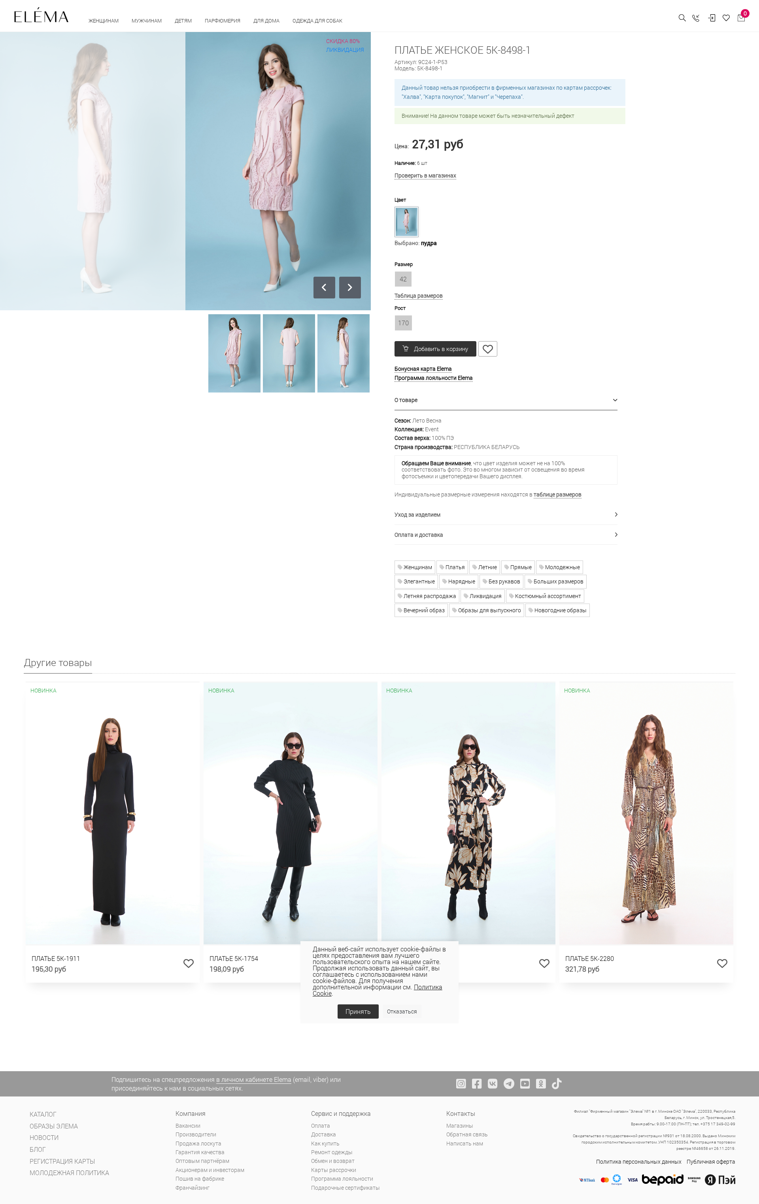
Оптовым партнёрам (202, 1160)
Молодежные (562, 567)
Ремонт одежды (332, 1152)
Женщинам (104, 20)
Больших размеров (557, 581)
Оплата (320, 1125)
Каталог (43, 1114)
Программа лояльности (342, 1178)
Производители (196, 1134)
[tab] (506, 400)
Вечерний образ (423, 610)
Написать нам (464, 1143)
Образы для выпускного (489, 610)
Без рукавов (503, 581)
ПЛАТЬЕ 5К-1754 (234, 958)
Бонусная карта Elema (423, 368)
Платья (454, 567)
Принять (358, 1011)
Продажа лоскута (198, 1143)
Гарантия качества (200, 1152)
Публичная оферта (711, 1161)
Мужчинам (147, 20)
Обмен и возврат (333, 1160)
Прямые (520, 567)
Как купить (325, 1143)
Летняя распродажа (429, 596)
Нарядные (461, 581)
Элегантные (418, 581)
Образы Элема (54, 1126)
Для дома (267, 20)
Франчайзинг (193, 1187)
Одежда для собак (317, 20)
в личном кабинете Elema (253, 1079)
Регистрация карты (62, 1161)
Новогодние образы (560, 610)
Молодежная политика (69, 1172)
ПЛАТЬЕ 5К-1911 (56, 958)
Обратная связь (467, 1134)
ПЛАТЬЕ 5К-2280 (589, 958)
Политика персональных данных (639, 1161)
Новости (44, 1137)
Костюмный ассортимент (547, 596)
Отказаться (402, 1011)
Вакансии (188, 1125)
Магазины (459, 1125)
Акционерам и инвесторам (210, 1170)
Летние (487, 567)
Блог (38, 1149)
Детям (184, 20)
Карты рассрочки (333, 1170)
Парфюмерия (223, 20)
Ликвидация (485, 596)
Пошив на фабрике (200, 1178)
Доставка (323, 1134)
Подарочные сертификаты (345, 1187)
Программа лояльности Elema (434, 377)
